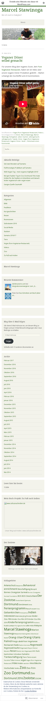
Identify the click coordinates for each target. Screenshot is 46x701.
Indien (32, 612)
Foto (38, 609)
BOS (19, 596)
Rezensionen (8, 219)
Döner (18, 135)
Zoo (5, 251)
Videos (40, 133)
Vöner (20, 139)
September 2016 (10, 376)
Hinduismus (24, 613)
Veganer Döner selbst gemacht (12, 59)
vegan (23, 660)
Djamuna (27, 600)
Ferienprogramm (14, 608)
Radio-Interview (24, 645)
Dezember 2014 (10, 444)
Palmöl (8, 641)
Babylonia (19, 586)
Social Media (8, 227)
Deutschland (20, 600)
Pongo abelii (17, 641)
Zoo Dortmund (17, 672)
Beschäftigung (24, 589)
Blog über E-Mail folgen (14, 322)
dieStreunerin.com (18, 284)
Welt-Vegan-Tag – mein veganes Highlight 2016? (21, 172)
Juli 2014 (7, 464)
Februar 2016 (9, 396)
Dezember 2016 (10, 364)
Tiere (6, 239)
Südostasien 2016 (10, 223)
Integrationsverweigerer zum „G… (24, 286)
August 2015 (8, 420)
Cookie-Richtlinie (31, 691)
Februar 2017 (9, 360)
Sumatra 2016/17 (10, 235)
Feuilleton (7, 207)
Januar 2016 (8, 400)
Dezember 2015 (10, 404)
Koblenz (37, 622)
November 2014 (10, 448)
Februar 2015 (9, 436)
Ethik (5, 203)
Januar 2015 (8, 440)
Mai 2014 (7, 472)
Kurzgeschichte (20, 626)
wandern (27, 663)
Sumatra (25, 654)
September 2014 (10, 456)
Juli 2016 (7, 384)
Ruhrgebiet (13, 137)
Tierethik (7, 660)
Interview (18, 616)
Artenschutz (10, 585)
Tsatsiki (14, 139)
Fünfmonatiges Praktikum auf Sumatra (17, 168)
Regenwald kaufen (12, 648)
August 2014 (8, 460)
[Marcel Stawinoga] (23, 39)
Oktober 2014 (9, 452)
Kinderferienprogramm (21, 622)
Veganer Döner (15, 141)
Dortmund (11, 604)
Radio (16, 645)
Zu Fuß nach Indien (11, 255)
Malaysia (38, 625)
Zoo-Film (31, 667)
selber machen (23, 137)
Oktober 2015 (9, 412)
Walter (20, 663)
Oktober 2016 (9, 372)
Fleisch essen (31, 609)
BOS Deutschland (29, 596)
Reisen (6, 215)
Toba (12, 660)
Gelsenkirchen (12, 612)
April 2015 (7, 428)
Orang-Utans (31, 637)
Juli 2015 (7, 424)
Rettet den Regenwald (24, 651)
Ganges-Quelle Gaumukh (13, 184)
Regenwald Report (26, 648)
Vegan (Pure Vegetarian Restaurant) (25, 133)
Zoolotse (29, 678)
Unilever (17, 660)
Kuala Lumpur (9, 625)
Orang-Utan (16, 637)
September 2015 (10, 416)
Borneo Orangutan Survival (15, 592)
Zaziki (23, 141)
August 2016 (8, 380)
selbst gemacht (34, 137)
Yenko (16, 668)
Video (15, 663)
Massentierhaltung (21, 634)
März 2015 (8, 432)
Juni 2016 (7, 388)
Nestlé (6, 638)
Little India (30, 625)
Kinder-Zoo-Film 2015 (20, 619)
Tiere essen (31, 657)
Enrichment (23, 604)
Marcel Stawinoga (22, 10)
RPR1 (34, 651)
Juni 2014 (7, 468)
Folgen (8, 341)
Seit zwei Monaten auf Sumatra (15, 164)
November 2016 (10, 368)
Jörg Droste (27, 616)
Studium (7, 231)
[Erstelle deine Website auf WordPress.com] (23, 3)
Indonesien (9, 615)
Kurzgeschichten (10, 211)
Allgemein (7, 199)
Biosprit (34, 589)
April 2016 (7, 392)
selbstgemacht (7, 139)
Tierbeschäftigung (13, 656)
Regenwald (36, 644)
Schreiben (18, 654)
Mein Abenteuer (33, 634)
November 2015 (10, 408)
